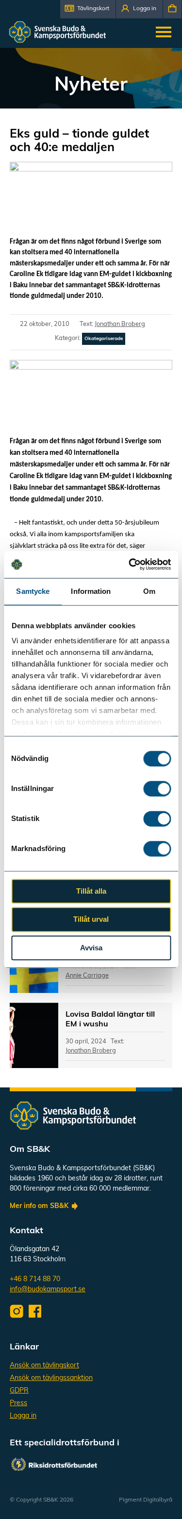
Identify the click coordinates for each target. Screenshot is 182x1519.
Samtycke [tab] (33, 591)
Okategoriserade (103, 338)
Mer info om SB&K (39, 1206)
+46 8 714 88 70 (35, 1279)
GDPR (19, 1391)
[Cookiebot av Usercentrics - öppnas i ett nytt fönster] (129, 564)
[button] (88, 9)
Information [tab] (91, 591)
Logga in (23, 1416)
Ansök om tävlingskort (44, 1365)
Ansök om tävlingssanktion (51, 1378)
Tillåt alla (91, 891)
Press (18, 1403)
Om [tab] (149, 591)
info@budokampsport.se (47, 1289)
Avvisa (91, 948)
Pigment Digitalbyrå (145, 1500)
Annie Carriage (87, 976)
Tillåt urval (91, 919)
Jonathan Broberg (120, 324)
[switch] (157, 788)
